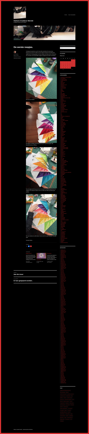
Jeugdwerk (62, 138)
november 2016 (63, 309)
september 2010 (63, 369)
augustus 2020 (63, 268)
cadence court (63, 103)
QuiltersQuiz (63, 195)
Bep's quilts (63, 93)
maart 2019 (62, 286)
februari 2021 (63, 261)
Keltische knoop (63, 145)
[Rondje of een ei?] (31, 258)
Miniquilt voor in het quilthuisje (66, 172)
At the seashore (63, 88)
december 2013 (63, 327)
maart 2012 (62, 350)
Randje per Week (63, 198)
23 (74, 65)
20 (67, 65)
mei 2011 (62, 361)
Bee (61, 92)
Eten (61, 115)
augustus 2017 (63, 305)
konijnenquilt (62, 404)
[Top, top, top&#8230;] (52, 258)
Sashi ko (62, 202)
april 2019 (62, 285)
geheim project (63, 124)
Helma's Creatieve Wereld (23, 21)
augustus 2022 (63, 252)
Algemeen (62, 83)
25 (63, 67)
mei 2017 (62, 307)
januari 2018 (63, 300)
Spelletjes (62, 212)
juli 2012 (62, 346)
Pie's (61, 187)
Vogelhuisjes (63, 236)
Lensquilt (62, 159)
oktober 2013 (63, 329)
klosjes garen (63, 151)
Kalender (62, 142)
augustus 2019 (63, 281)
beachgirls (62, 91)
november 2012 (63, 341)
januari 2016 (63, 320)
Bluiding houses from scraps (65, 97)
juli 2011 (62, 359)
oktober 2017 (63, 302)
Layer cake (62, 158)
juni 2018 (62, 296)
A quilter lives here (64, 80)
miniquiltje (62, 174)
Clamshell (62, 107)
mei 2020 (62, 271)
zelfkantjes (62, 240)
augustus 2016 (63, 312)
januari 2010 (63, 378)
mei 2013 (62, 335)
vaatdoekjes (63, 232)
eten (73, 399)
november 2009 (63, 380)
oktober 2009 (63, 381)
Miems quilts (63, 169)
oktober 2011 (63, 355)
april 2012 (62, 349)
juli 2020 (62, 269)
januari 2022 (63, 254)
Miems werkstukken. (63, 408)
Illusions (62, 135)
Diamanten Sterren (64, 111)
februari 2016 (63, 319)
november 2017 (63, 301)
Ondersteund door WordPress (28, 429)
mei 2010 (62, 374)
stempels (62, 215)
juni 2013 (62, 334)
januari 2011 (63, 365)
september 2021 (63, 257)
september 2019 (63, 280)
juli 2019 (62, 282)
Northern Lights (63, 184)
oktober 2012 (63, 342)
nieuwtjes (62, 183)
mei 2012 (62, 348)
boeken (62, 98)
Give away (62, 125)
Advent (62, 81)
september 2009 (63, 382)
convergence (63, 108)
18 (63, 65)
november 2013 (63, 328)
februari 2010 (63, 377)
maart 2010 (62, 376)
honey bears (63, 132)
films (62, 118)
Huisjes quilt (63, 134)
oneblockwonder (63, 185)
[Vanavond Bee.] (41, 256)
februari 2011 (63, 364)
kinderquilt (62, 146)
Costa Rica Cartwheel (17, 56)
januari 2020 (63, 275)
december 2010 (63, 366)
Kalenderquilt (63, 143)
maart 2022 (63, 253)
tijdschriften (63, 224)
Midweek (72, 404)
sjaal (71, 413)
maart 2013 (62, 337)
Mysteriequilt (63, 178)
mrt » (72, 69)
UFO (61, 230)
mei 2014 (62, 322)
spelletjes (71, 415)
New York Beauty (63, 182)
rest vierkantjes (63, 199)
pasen (62, 186)
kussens (62, 155)
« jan (63, 69)
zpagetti (62, 241)
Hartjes (62, 130)
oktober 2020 (63, 266)
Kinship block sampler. (64, 148)
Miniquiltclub (63, 173)
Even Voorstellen (71, 14)
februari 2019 (63, 287)
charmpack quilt (63, 105)
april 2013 (62, 336)
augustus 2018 (63, 294)
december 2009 (63, 379)
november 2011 (63, 354)
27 (67, 67)
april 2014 (62, 323)
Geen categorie (63, 123)
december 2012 (63, 340)
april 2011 (62, 362)
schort (62, 203)
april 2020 (62, 272)
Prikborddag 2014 (64, 189)
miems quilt (66, 406)
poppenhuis (63, 188)
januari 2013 (63, 339)
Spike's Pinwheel (63, 213)
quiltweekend (63, 197)
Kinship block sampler (64, 147)
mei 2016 (62, 315)
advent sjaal (63, 82)
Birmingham (63, 94)
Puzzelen (62, 190)
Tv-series (62, 228)
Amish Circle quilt (64, 84)
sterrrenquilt (63, 217)
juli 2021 (62, 258)
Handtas (62, 129)
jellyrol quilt (63, 137)
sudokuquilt (63, 218)
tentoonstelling (63, 223)
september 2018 (63, 293)
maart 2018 (62, 298)
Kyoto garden (63, 156)
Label (62, 157)
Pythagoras (62, 191)
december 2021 (63, 255)
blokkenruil (63, 96)
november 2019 (63, 278)
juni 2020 (62, 270)
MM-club (62, 176)
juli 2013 (62, 333)
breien (62, 102)
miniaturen (62, 171)
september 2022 (63, 251)
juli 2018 (62, 295)
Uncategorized (63, 231)
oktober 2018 (63, 292)
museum (62, 177)
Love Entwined (63, 162)
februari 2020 (63, 274)
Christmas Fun (63, 106)
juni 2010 (62, 373)
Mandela (62, 165)
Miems (61, 406)
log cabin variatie (63, 160)
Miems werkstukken (64, 170)
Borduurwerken (63, 101)
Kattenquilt (62, 144)
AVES (62, 89)
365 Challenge (63, 78)
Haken (62, 128)
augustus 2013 (63, 332)
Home (65, 14)
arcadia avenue (63, 395)
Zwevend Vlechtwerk (64, 242)
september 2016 (63, 311)
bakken (62, 90)
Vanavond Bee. (39, 259)
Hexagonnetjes (63, 131)
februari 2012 (63, 351)
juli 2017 (62, 306)
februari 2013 (63, 338)
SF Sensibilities (63, 205)
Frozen (62, 121)
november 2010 (63, 367)
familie (62, 117)
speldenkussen (63, 211)
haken (71, 401)
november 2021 (63, 256)
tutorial (62, 227)
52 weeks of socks (64, 79)
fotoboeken (63, 119)
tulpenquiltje (63, 226)
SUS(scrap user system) (65, 219)
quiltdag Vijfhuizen (64, 192)
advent (67, 392)
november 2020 (63, 265)
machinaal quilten (64, 164)
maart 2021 (62, 260)
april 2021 (62, 259)
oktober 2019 (63, 279)
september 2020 (63, 267)
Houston (62, 133)
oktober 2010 (63, 368)
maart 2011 (62, 363)
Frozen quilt (63, 122)
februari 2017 (63, 308)
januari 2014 (63, 326)
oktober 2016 (63, 310)
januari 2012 (63, 352)
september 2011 (63, 356)
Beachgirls (68, 395)
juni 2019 (62, 283)
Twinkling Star (63, 229)
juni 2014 (62, 321)
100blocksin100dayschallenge (65, 390)
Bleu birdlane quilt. (64, 95)
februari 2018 (63, 299)
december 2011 (63, 353)
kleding (62, 149)
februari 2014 (63, 325)
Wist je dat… (63, 239)
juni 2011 (62, 360)
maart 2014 (62, 324)
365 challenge (62, 392)
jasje (61, 136)
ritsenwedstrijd (63, 200)
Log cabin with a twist (64, 161)
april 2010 (62, 375)
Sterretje (62, 216)
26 (65, 67)
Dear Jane (62, 110)
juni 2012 (62, 347)
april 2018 (62, 297)
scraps (62, 204)
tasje (65, 417)
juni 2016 (62, 314)
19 (65, 65)
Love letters (63, 163)
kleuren (62, 150)
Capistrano (62, 104)
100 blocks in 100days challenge (66, 77)
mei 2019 (62, 284)
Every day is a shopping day (65, 116)
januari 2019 (63, 288)
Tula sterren (63, 225)
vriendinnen (63, 237)
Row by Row (63, 201)
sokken (62, 210)
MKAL (62, 175)
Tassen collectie (63, 222)
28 (69, 67)
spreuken (62, 214)
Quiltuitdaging (63, 196)
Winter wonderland (64, 238)
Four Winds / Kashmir (64, 120)
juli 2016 (62, 313)
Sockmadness (63, 209)
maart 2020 (63, 273)
